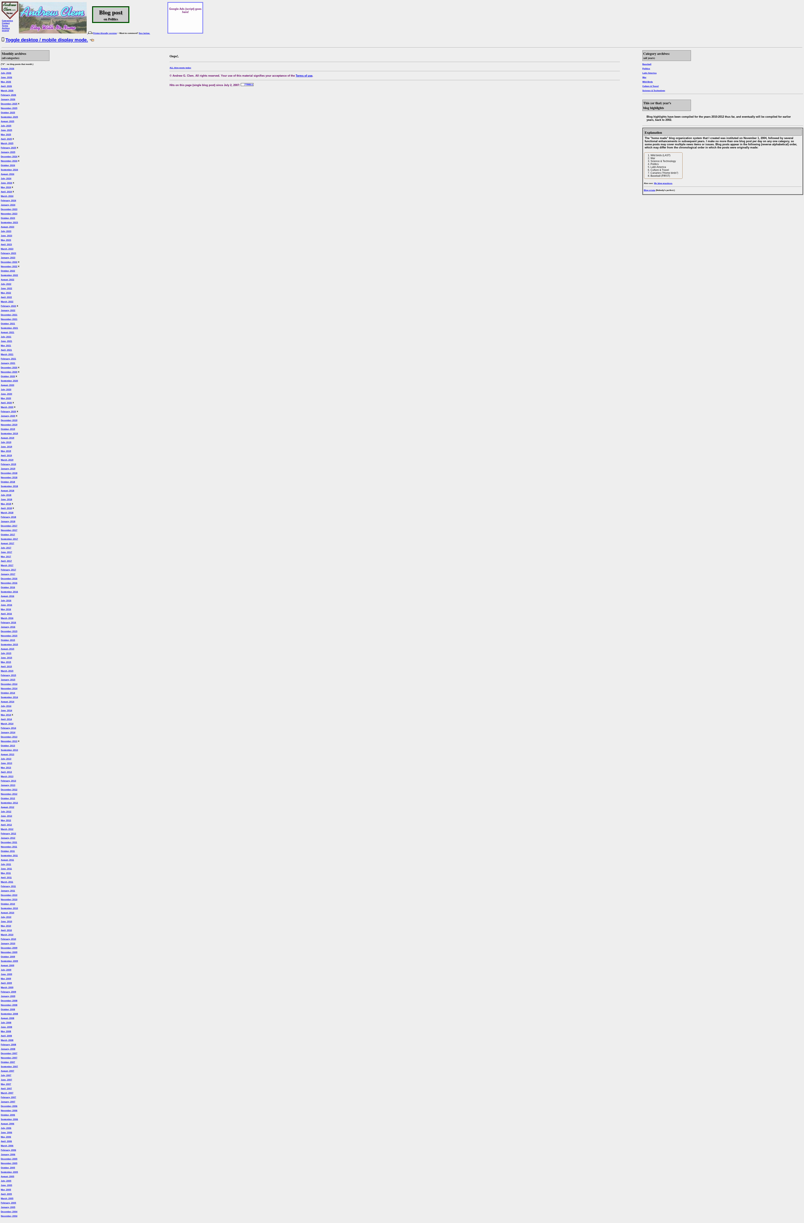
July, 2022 (6, 284)
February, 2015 (8, 675)
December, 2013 (9, 737)
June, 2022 (6, 288)
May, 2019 (6, 451)
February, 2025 (8, 148)
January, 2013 (8, 785)
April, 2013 (6, 772)
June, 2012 (6, 816)
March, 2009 (7, 987)
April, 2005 (6, 1194)
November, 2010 (9, 899)
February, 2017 (8, 570)
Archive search (6, 29)
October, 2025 (8, 112)
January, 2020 (8, 416)
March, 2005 (7, 1198)
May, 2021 (6, 345)
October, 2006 (8, 1115)
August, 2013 (7, 754)
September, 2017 (9, 539)
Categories (7, 20)
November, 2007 (9, 1058)
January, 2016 (8, 627)
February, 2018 (8, 517)
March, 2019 (7, 460)
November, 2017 (9, 530)
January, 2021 (8, 363)
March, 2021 (7, 354)
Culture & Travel (650, 86)
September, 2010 (9, 908)
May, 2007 (6, 1084)
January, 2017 (8, 574)
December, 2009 (9, 948)
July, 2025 (6, 126)
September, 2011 (9, 855)
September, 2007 (9, 1066)
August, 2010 (7, 912)
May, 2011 (6, 873)
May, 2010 (6, 926)
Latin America (649, 73)
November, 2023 (9, 213)
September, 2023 (9, 222)
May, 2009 (6, 978)
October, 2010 (8, 904)
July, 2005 (6, 1181)
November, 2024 (9, 161)
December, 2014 (9, 684)
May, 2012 (6, 820)
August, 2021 (7, 332)
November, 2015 (9, 636)
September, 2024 (9, 170)
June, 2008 (6, 1027)
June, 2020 (6, 394)
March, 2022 (7, 301)
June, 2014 (6, 710)
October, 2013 (8, 745)
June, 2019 (6, 446)
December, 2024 (9, 156)
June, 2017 (6, 552)
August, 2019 (7, 438)
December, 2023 (9, 209)
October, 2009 (8, 956)
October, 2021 (8, 323)
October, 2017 (8, 534)
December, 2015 (9, 631)
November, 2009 (9, 952)
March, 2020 (7, 407)
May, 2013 (6, 767)
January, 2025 (8, 152)
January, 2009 (8, 996)
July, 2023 (6, 231)
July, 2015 (6, 653)
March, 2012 (7, 829)
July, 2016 (6, 600)
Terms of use (304, 75)
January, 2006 (8, 1154)
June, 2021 (6, 341)
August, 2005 (7, 1176)
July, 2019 (6, 442)
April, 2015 (6, 666)
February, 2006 (8, 1150)
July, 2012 (6, 811)
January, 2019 (8, 468)
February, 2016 (8, 622)
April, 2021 (6, 350)
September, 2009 (9, 961)
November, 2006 (9, 1110)
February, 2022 (8, 306)
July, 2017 (6, 548)
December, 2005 (9, 1159)
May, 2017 (6, 556)
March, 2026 (7, 90)
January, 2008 (8, 1049)
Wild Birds (647, 82)
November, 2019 (9, 425)
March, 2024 (7, 196)
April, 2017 (6, 561)
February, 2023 (8, 253)
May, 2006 (6, 1137)
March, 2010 (7, 934)
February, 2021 (8, 359)
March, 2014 (7, 723)
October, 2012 (8, 798)
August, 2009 (7, 965)
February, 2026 (8, 95)
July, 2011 (6, 864)
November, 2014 (9, 688)
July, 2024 (6, 178)
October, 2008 (8, 1009)
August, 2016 (7, 596)
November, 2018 (9, 477)
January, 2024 (8, 205)
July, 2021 (6, 337)
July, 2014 (6, 706)
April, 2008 (6, 1036)
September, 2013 (9, 750)
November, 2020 (9, 372)
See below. (144, 33)
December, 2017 (9, 526)
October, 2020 (8, 376)
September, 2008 (9, 1014)
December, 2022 (9, 262)
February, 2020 (8, 411)
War (644, 77)
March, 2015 (7, 671)
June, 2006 (6, 1132)
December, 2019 (9, 420)
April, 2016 (6, 614)
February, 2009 (8, 992)
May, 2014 (6, 715)
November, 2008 (9, 1005)
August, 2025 (7, 121)
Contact (6, 23)
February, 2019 (8, 464)
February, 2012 (8, 833)
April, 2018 (6, 508)
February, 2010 (8, 939)
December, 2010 (9, 895)
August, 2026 (7, 68)
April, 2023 (6, 244)
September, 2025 (9, 117)
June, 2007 (6, 1080)
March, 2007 (7, 1093)
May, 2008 (6, 1031)
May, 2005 (6, 1189)
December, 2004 (9, 1211)
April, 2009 (6, 983)
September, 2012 (9, 803)
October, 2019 (8, 429)
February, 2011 (8, 886)
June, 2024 (6, 183)
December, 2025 (9, 104)
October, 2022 (8, 271)
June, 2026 (6, 77)
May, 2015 (6, 662)
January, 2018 (8, 521)
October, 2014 (8, 693)
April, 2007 (6, 1088)
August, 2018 (7, 490)
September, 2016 (9, 592)
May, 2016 (6, 609)
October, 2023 (8, 218)
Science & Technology (653, 90)
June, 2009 (6, 974)
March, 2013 (7, 776)
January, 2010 (8, 943)
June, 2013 (6, 763)
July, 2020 (6, 389)
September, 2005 (9, 1172)
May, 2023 (6, 240)
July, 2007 (6, 1075)
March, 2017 (7, 565)
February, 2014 (8, 728)
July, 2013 (6, 759)
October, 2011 (8, 851)
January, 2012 (8, 838)
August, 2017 (7, 543)
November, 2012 (9, 794)
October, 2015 (8, 640)
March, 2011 (7, 882)
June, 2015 (6, 658)
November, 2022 (9, 266)
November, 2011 (9, 847)
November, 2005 (9, 1163)
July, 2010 (6, 917)
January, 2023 (8, 257)
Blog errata (649, 190)
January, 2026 (8, 99)
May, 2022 (6, 293)
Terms (5, 25)
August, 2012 (7, 807)
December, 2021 (9, 315)
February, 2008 (8, 1044)
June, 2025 (6, 130)
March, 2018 (7, 512)
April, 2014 (6, 719)
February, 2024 (8, 200)
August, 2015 (7, 649)
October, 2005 (8, 1167)
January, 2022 (8, 310)
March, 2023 (7, 249)
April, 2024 (6, 192)
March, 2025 (7, 143)
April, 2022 (6, 297)
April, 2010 (6, 930)
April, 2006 (6, 1141)
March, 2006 (7, 1145)
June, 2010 (6, 921)
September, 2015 (9, 644)
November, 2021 (9, 319)
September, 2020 (9, 381)
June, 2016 (6, 605)
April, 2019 (6, 455)
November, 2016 (9, 583)
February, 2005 (8, 1203)
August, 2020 (7, 385)
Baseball (646, 64)
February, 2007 (8, 1097)
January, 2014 (8, 732)
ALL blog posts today (180, 68)
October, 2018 (8, 482)
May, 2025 (6, 134)
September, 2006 (9, 1119)
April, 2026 (6, 86)
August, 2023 (7, 227)
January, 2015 (8, 679)
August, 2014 (7, 701)
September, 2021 (9, 328)
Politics (646, 68)
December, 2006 (9, 1106)
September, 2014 (9, 697)
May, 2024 (6, 187)
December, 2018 (9, 473)
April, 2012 (6, 825)
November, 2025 (9, 108)
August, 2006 (7, 1124)
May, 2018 (6, 504)
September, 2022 (9, 275)
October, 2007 (8, 1062)
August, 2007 (7, 1071)
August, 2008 (7, 1018)
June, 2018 (6, 499)
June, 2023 (6, 235)
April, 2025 (6, 139)
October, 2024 (8, 165)
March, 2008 (7, 1040)
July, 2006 (6, 1128)
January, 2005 (8, 1207)
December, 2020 (9, 367)
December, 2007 (9, 1053)
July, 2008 (6, 1022)
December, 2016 (9, 578)
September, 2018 (9, 486)
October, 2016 (8, 587)
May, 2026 (6, 82)
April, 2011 (6, 877)
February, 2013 (8, 781)
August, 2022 (7, 279)
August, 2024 (7, 174)
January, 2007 (8, 1102)
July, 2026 (6, 73)
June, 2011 (6, 869)
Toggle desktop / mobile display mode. (46, 39)
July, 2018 (6, 495)
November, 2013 (9, 741)
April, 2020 (6, 403)
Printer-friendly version (105, 33)
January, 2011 (8, 891)
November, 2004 (9, 1216)
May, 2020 (6, 398)
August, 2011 (7, 860)
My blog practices (663, 183)
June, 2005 (6, 1185)
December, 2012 (9, 789)
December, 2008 (9, 1000)
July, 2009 (6, 970)
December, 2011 (9, 842)
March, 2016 (7, 618)
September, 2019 (9, 433)
